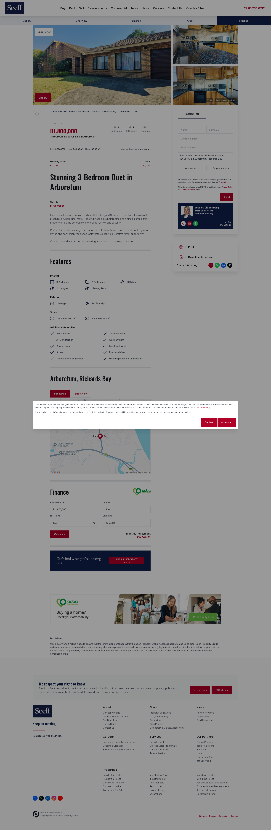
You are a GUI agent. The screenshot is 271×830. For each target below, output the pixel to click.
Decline (209, 422)
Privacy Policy (203, 407)
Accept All (226, 422)
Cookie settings (188, 422)
